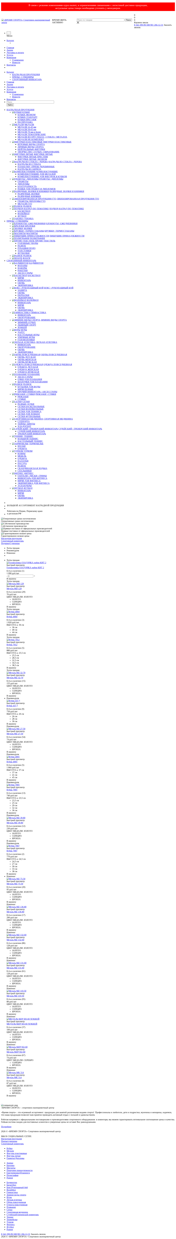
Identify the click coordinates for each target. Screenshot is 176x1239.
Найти (10, 105)
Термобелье (12, 1219)
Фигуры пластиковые (17, 1153)
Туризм (10, 1222)
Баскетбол (11, 1185)
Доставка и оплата (15, 52)
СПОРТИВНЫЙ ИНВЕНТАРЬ (27, 79)
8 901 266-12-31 (156, 25)
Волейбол (11, 1190)
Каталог (10, 40)
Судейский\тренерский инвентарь (23, 1214)
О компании (18, 60)
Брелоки (10, 1165)
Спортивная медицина (17, 1212)
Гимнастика (12, 1192)
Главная (10, 47)
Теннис (10, 1217)
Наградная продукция (11, 1139)
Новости (16, 62)
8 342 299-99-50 (141, 25)
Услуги (10, 55)
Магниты (11, 1168)
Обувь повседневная (16, 1202)
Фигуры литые (14, 1156)
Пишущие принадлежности (20, 1170)
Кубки (10, 1148)
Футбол (10, 1227)
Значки (10, 1163)
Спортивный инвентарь (12, 1144)
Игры (9, 1197)
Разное (10, 1178)
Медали (10, 1151)
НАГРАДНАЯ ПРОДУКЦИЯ (26, 74)
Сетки (9, 1209)
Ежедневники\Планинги (18, 1173)
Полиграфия (12, 1175)
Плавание (11, 1207)
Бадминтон (12, 1182)
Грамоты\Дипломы (15, 1158)
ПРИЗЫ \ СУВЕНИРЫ (23, 77)
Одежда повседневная (17, 1205)
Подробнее (6, 1127)
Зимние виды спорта (16, 1195)
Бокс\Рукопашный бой (17, 1187)
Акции (10, 50)
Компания (11, 57)
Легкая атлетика (14, 1200)
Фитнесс (11, 1224)
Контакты (11, 65)
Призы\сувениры (9, 1141)
